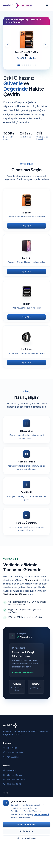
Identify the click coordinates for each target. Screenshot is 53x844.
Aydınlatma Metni (40, 814)
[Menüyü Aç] (47, 5)
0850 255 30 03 (14, 784)
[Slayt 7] (33, 65)
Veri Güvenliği (13, 757)
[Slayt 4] (26, 65)
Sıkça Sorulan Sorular (16, 779)
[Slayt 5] (28, 65)
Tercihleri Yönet (28, 838)
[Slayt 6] (30, 65)
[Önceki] (7, 45)
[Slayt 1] (19, 65)
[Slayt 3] (24, 65)
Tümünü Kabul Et (28, 824)
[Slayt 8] (35, 65)
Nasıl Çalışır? (12, 770)
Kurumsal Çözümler (15, 752)
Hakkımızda (12, 748)
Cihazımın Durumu (14, 775)
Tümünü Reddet (26, 831)
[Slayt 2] (22, 65)
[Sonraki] (46, 45)
